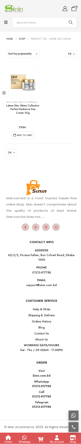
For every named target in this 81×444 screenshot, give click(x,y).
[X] (36, 227)
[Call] (74, 427)
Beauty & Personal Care (30, 102)
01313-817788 (41, 386)
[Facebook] (25, 227)
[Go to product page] (22, 81)
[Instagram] (46, 227)
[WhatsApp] (56, 227)
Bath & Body (12, 102)
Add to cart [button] (25, 135)
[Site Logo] (14, 8)
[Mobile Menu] (6, 22)
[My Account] (65, 8)
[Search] (71, 22)
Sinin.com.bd (42, 376)
